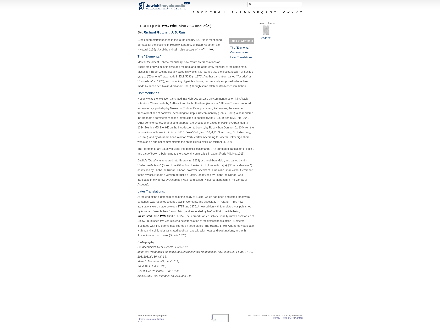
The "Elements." (240, 47)
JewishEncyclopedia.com (164, 6)
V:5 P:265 (266, 38)
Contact (298, 318)
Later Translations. (241, 57)
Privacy (276, 318)
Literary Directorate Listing (151, 319)
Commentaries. (239, 52)
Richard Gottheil (156, 32)
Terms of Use (288, 318)
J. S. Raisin (180, 32)
